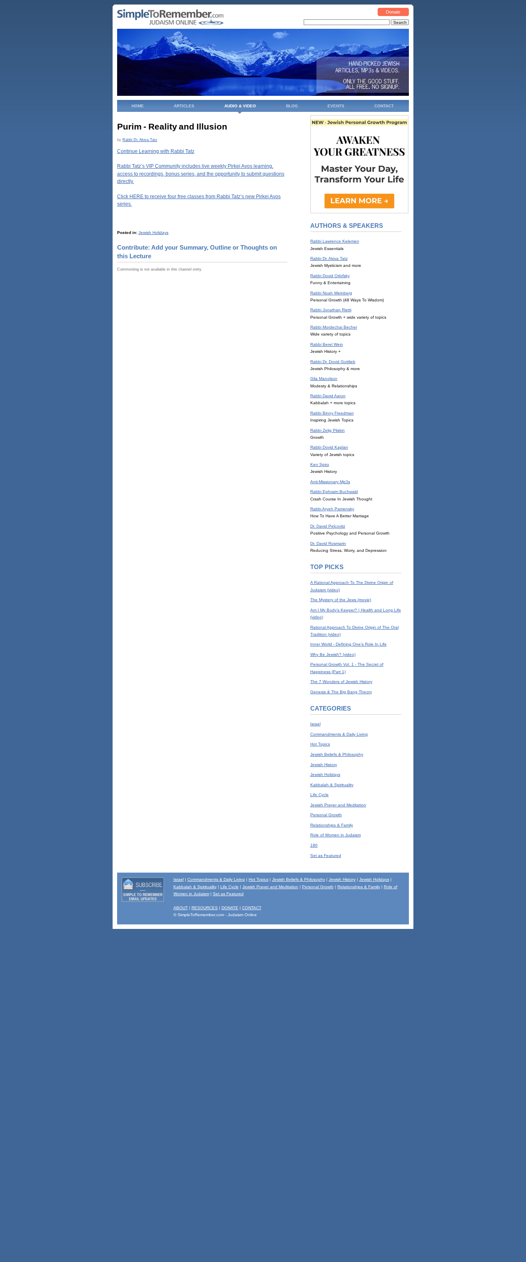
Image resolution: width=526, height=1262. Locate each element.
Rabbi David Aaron (328, 396)
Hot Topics (320, 744)
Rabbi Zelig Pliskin (327, 430)
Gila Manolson (323, 378)
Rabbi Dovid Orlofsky (330, 275)
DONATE (229, 907)
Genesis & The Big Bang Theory (341, 692)
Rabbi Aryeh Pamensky (332, 509)
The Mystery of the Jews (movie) (340, 599)
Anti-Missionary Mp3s (330, 481)
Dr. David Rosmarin (328, 543)
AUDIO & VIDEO (240, 106)
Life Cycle (319, 794)
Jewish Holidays (153, 232)
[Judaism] (170, 23)
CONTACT (384, 106)
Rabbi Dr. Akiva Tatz (139, 139)
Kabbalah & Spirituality (331, 785)
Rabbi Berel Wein (326, 344)
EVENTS (336, 106)
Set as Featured (325, 855)
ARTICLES (184, 106)
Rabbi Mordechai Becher (333, 327)
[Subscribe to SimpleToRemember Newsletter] (143, 900)
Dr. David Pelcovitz (327, 526)
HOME (138, 106)
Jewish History (323, 764)
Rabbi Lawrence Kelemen (334, 241)
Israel (315, 724)
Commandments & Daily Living (339, 734)
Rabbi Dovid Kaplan (329, 447)
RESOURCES (204, 907)
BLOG (292, 106)
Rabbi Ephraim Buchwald (334, 491)
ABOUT (180, 907)
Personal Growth (326, 815)
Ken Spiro (319, 464)
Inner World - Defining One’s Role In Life (348, 644)
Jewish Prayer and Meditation (338, 805)
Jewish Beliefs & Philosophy (336, 754)
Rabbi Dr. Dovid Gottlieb (332, 361)
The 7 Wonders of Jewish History (341, 681)
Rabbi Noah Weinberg (331, 293)
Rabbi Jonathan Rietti (330, 310)
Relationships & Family (331, 825)
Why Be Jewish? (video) (332, 654)
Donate (393, 11)
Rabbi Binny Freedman (332, 413)
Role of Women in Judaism (335, 835)
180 (314, 845)
